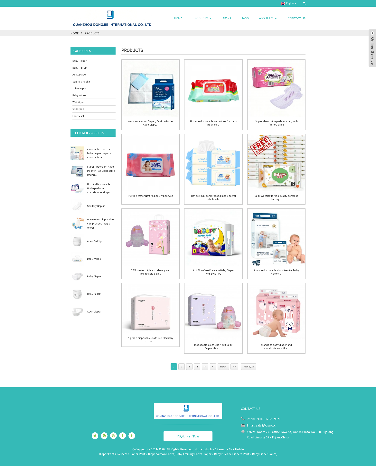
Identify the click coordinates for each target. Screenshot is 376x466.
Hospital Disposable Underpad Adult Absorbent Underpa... (99, 188)
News (227, 18)
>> (234, 366)
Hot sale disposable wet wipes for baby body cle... (213, 123)
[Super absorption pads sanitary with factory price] (276, 88)
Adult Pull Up (94, 241)
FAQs (245, 18)
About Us (266, 18)
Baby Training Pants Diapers (194, 454)
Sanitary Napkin (81, 81)
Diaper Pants (107, 454)
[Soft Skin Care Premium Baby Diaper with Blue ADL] (213, 237)
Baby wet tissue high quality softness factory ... (276, 197)
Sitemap (220, 449)
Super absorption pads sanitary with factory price (276, 123)
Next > (223, 366)
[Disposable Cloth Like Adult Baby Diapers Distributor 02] (213, 312)
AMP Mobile (236, 449)
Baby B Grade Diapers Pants (232, 454)
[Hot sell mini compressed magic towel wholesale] (213, 163)
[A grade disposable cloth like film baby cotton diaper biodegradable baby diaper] (276, 237)
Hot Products (204, 449)
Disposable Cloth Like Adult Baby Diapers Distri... (213, 346)
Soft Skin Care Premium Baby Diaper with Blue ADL (213, 272)
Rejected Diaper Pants (132, 454)
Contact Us (297, 18)
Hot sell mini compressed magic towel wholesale (213, 197)
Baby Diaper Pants (264, 454)
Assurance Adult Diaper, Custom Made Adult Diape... (150, 123)
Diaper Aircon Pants (161, 454)
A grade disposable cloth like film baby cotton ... (276, 272)
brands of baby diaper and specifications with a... (276, 346)
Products (200, 18)
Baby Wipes (79, 95)
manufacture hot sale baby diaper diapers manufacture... (99, 153)
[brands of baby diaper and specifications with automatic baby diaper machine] (276, 312)
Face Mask (78, 116)
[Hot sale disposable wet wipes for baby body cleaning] (213, 88)
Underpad (78, 109)
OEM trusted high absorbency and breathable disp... (150, 272)
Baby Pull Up (79, 67)
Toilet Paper (79, 88)
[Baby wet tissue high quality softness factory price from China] (276, 163)
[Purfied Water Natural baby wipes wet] (150, 163)
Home (178, 18)
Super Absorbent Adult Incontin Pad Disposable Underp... (101, 171)
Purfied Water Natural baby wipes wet (150, 196)
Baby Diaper (79, 61)
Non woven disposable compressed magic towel (100, 223)
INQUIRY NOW (188, 436)
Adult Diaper (79, 74)
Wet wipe (78, 102)
